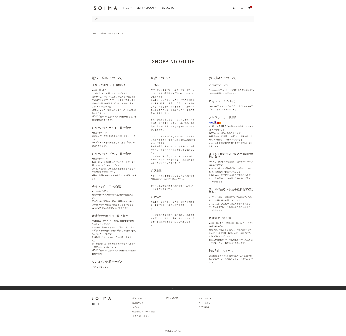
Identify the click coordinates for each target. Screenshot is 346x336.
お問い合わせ (204, 307)
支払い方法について (140, 307)
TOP (95, 19)
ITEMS (125, 8)
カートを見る (204, 302)
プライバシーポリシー (141, 316)
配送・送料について (140, 298)
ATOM (175, 298)
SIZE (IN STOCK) (145, 8)
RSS (167, 298)
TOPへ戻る (173, 288)
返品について (138, 303)
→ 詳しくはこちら (100, 267)
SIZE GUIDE (168, 8)
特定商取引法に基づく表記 (143, 312)
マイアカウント (205, 298)
